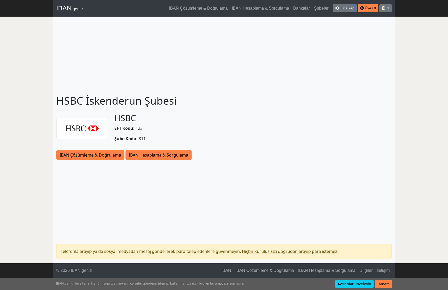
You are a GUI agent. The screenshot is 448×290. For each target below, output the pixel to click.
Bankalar (301, 8)
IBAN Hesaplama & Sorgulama (260, 8)
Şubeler (321, 8)
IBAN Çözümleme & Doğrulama (198, 8)
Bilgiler (366, 270)
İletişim (383, 270)
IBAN (69, 8)
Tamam (383, 283)
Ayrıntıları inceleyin (354, 283)
